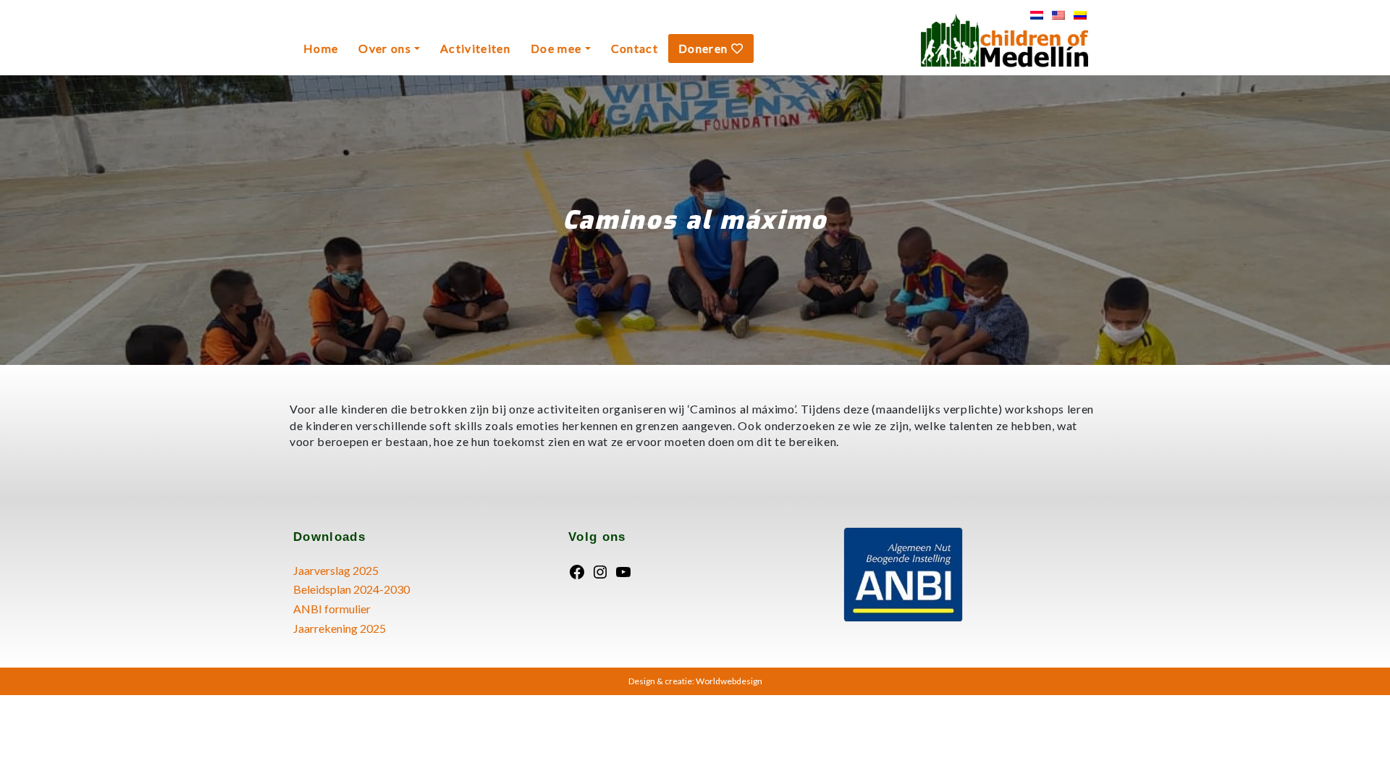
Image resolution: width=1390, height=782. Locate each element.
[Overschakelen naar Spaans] (1080, 15)
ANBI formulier (332, 608)
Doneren (704, 48)
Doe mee (556, 48)
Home (320, 48)
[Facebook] (577, 570)
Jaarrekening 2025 (339, 628)
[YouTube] (623, 570)
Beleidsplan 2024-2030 (351, 589)
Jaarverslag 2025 (336, 570)
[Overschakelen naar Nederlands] (1037, 15)
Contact (634, 48)
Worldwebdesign (729, 681)
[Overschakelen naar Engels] (1058, 15)
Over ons (384, 48)
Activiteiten (475, 48)
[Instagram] (600, 570)
